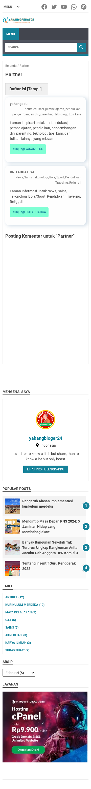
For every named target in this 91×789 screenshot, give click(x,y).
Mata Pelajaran (20, 612)
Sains (11, 627)
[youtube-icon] (64, 7)
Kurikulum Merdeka (24, 605)
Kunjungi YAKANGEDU (27, 149)
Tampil (34, 89)
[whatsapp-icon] (74, 7)
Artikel (14, 597)
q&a (10, 620)
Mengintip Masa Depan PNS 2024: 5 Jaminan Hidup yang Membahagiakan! (51, 526)
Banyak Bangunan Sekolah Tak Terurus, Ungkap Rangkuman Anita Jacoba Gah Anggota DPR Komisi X (50, 547)
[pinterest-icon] (84, 7)
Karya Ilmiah (18, 643)
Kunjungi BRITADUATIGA (29, 212)
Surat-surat (17, 650)
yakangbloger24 (45, 438)
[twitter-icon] (54, 7)
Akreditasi (16, 635)
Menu (10, 34)
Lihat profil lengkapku (45, 469)
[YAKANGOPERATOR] (18, 20)
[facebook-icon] (44, 7)
